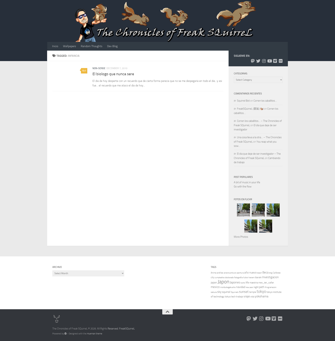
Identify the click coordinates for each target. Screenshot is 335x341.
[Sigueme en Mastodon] (253, 61)
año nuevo (250, 272)
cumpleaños (220, 277)
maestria (254, 282)
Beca (265, 272)
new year (249, 287)
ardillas (220, 273)
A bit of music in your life (247, 182)
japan (214, 282)
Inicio (55, 46)
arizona (227, 273)
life (247, 282)
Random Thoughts (91, 46)
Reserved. (113, 328)
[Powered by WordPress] (65, 333)
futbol (245, 277)
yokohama (261, 296)
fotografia (238, 277)
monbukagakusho (228, 287)
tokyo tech (230, 296)
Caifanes (277, 273)
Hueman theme (94, 333)
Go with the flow (242, 186)
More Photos (241, 236)
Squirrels (235, 292)
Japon (223, 282)
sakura (214, 292)
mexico (215, 287)
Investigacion (270, 277)
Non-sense (98, 68)
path (262, 287)
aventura (240, 273)
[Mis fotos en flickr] (280, 61)
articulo (233, 273)
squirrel (226, 292)
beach (259, 273)
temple (252, 292)
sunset (244, 292)
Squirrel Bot (243, 100)
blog (270, 273)
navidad (240, 287)
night (256, 287)
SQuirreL (130, 328)
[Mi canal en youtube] (269, 61)
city (212, 277)
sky (219, 292)
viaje (247, 296)
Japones (235, 282)
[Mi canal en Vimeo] (275, 61)
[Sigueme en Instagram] (264, 61)
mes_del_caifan (266, 282)
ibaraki (258, 277)
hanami (251, 277)
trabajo (239, 296)
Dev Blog (112, 46)
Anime (213, 273)
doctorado (229, 277)
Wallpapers (69, 46)
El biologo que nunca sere (113, 74)
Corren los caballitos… (265, 100)
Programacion (270, 287)
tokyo (261, 291)
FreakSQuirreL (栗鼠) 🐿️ (250, 108)
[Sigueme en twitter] (258, 61)
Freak (122, 328)
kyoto (243, 283)
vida (252, 296)
